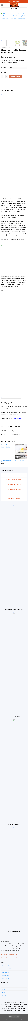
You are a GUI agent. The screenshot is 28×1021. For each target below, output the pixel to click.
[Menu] (2, 5)
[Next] (25, 26)
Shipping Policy (6, 972)
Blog (3, 992)
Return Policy (5, 975)
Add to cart (15, 76)
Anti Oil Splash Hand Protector (20, 461)
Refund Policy (6, 978)
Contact (4, 995)
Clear (26, 64)
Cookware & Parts (6, 47)
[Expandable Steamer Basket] (7, 451)
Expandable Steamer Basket (6, 461)
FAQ (3, 989)
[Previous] (3, 26)
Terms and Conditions (8, 966)
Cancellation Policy (7, 969)
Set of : (3, 67)
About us (4, 986)
